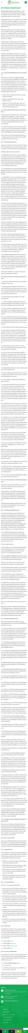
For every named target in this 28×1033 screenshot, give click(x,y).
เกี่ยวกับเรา (5, 1009)
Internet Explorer (13, 946)
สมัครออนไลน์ (5, 1022)
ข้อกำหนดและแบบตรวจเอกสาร (9, 1014)
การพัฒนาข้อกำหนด (7, 1012)
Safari (10, 943)
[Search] (26, 2)
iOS (15, 943)
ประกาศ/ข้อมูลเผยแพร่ (7, 1017)
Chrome (11, 941)
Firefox (11, 948)
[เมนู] (2, 2)
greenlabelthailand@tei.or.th (11, 1001)
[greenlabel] (14, 2)
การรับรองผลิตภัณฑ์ (7, 1020)
